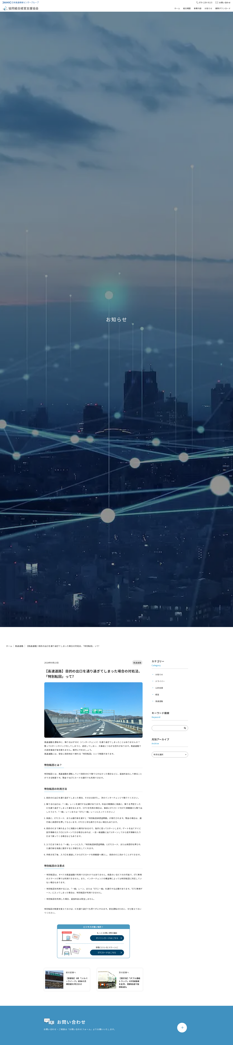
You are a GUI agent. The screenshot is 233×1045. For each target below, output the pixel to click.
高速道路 (19, 646)
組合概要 (187, 8)
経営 (157, 694)
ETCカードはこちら (107, 952)
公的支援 (159, 688)
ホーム (177, 8)
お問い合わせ (225, 2)
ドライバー (160, 681)
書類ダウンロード (223, 8)
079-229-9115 (205, 2)
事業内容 (197, 8)
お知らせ (208, 8)
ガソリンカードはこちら (107, 938)
